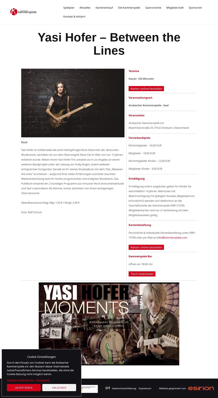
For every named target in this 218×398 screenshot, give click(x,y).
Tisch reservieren (142, 274)
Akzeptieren (24, 387)
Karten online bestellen (146, 88)
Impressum (43, 380)
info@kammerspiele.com (172, 237)
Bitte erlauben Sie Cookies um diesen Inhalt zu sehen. (109, 324)
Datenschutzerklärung (20, 380)
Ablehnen (59, 387)
